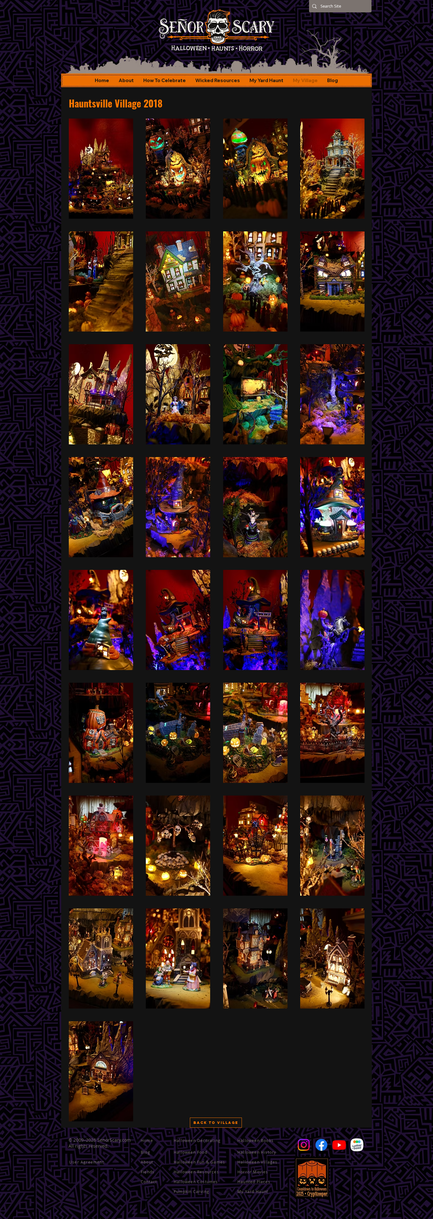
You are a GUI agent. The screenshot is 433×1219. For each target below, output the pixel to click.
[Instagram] (304, 1145)
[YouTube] (339, 1145)
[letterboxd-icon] (357, 1145)
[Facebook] (321, 1145)
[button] (101, 169)
